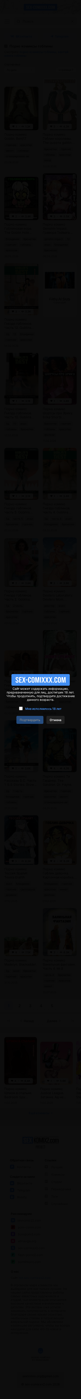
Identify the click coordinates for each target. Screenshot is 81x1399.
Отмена (55, 720)
